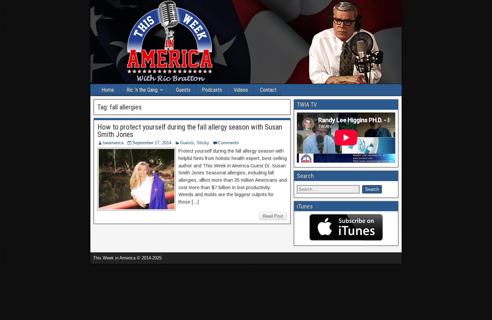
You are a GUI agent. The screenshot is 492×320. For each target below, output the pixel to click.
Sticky (203, 142)
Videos (241, 90)
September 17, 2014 (151, 142)
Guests (183, 90)
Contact (268, 90)
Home (107, 90)
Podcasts (212, 90)
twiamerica (113, 142)
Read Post (273, 216)
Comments (228, 142)
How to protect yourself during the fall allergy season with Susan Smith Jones (189, 131)
